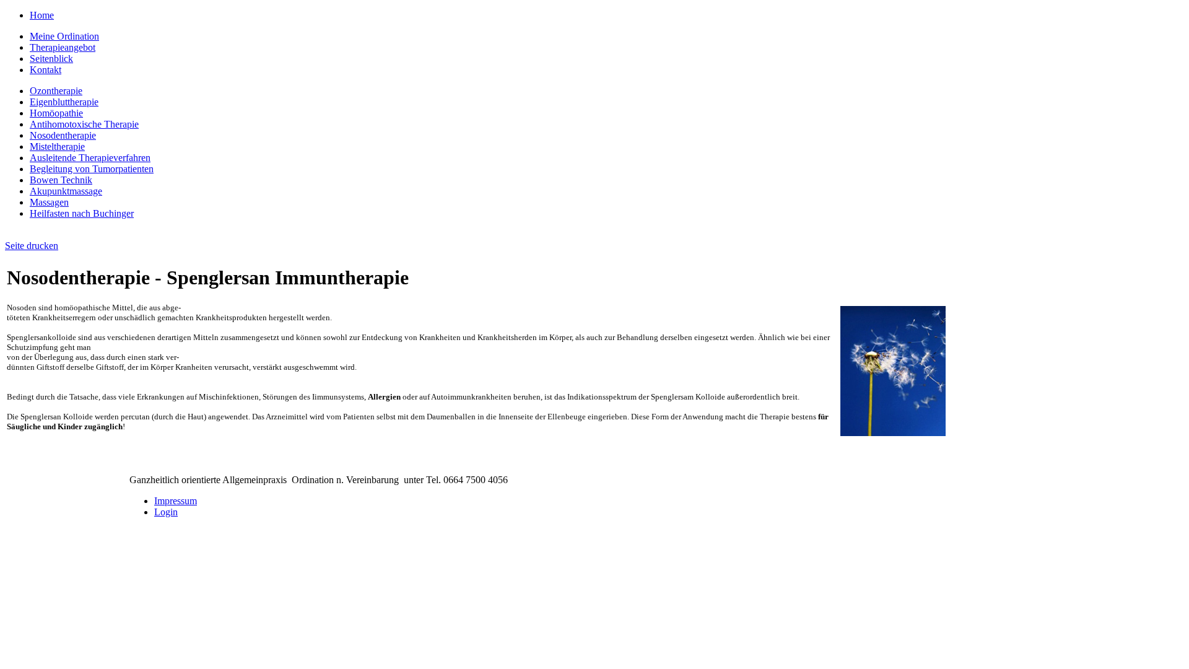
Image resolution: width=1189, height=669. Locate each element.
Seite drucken (31, 245)
